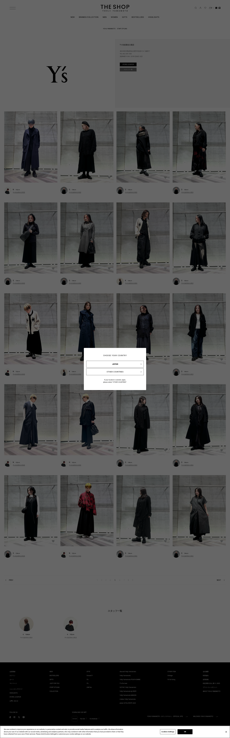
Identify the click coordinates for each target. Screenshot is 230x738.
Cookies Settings (167, 732)
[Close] (226, 732)
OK (185, 732)
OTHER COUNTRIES (115, 372)
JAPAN (115, 364)
